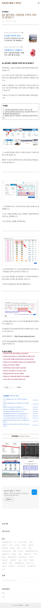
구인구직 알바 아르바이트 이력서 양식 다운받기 (14, 418)
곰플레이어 (6, 554)
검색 (37, 580)
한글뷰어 (5, 548)
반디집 (32, 557)
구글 (24, 548)
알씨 (19, 548)
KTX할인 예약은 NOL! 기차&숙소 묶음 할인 (14, 35)
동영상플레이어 (19, 563)
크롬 (25, 560)
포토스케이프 (23, 542)
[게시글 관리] (12, 387)
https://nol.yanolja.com (12, 32)
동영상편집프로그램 (32, 551)
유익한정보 (6, 395)
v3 (15, 542)
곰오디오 (5, 560)
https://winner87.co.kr (11, 47)
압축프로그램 (7, 551)
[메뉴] (38, 3)
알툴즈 (24, 545)
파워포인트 (28, 554)
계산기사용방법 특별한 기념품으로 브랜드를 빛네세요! (14, 53)
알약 (30, 548)
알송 (4, 557)
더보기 (3, 569)
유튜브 (13, 548)
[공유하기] (9, 387)
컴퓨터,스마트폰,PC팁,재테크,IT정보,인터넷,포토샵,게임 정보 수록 (16, 494)
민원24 (5, 545)
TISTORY (21, 605)
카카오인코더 (22, 566)
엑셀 (11, 563)
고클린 (32, 560)
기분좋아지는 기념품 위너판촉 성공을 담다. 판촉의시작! (14, 50)
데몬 (20, 554)
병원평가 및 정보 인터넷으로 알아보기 (12, 407)
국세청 (21, 551)
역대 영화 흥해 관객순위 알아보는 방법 (12, 411)
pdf (20, 560)
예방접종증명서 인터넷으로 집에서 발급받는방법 (15, 413)
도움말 (14, 554)
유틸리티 (12, 566)
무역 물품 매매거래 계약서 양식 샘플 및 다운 (14, 416)
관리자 (27, 605)
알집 (31, 542)
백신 (11, 545)
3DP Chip (30, 563)
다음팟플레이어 (7, 542)
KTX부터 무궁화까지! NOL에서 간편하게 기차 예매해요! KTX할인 (14, 39)
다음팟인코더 (23, 557)
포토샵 (5, 566)
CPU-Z (36, 554)
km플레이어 (32, 566)
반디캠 (5, 563)
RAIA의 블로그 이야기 (11, 3)
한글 (15, 551)
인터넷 (17, 545)
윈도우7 (31, 545)
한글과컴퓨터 (12, 557)
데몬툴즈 (13, 560)
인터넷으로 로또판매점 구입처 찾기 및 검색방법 (14, 409)
